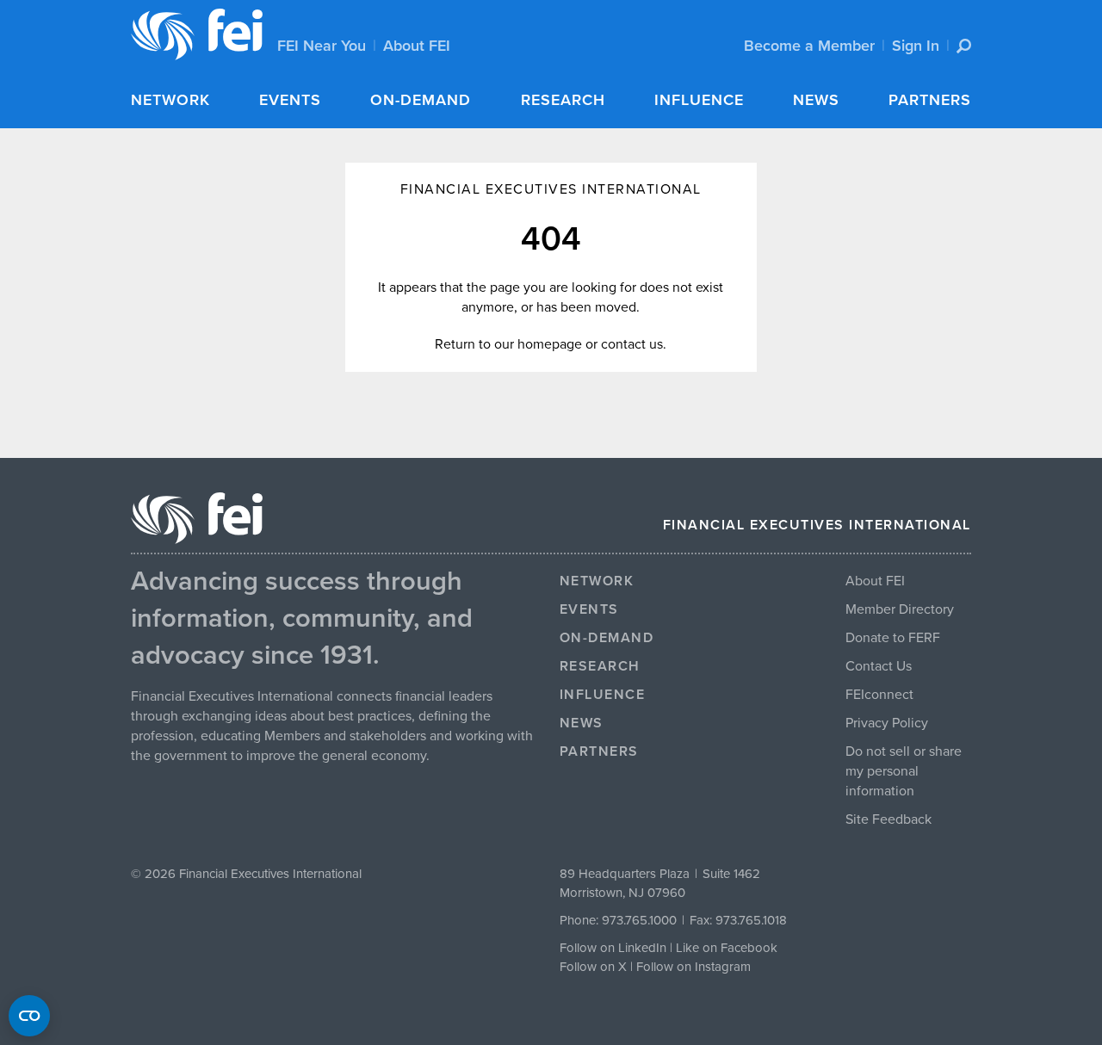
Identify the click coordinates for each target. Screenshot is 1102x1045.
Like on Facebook (726, 947)
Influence (699, 99)
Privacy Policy (886, 723)
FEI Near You (321, 45)
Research (563, 99)
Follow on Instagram (693, 966)
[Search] (964, 46)
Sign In (915, 45)
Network (170, 99)
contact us (632, 344)
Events (290, 99)
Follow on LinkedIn (613, 947)
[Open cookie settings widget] (29, 1015)
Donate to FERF (892, 637)
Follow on (589, 966)
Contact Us (878, 666)
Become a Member (809, 45)
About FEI (416, 45)
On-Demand (420, 99)
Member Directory (899, 609)
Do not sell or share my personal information (903, 771)
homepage (549, 344)
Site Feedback (888, 819)
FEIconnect (879, 694)
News (816, 99)
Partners (929, 99)
